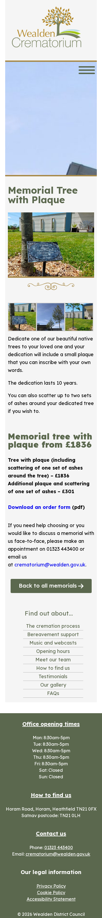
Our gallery (53, 685)
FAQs (53, 693)
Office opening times (51, 724)
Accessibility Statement (51, 899)
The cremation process (53, 626)
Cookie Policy (51, 892)
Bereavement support (53, 634)
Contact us (51, 833)
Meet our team (53, 659)
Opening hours (53, 651)
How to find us (53, 668)
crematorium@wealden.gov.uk (49, 565)
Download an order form (39, 507)
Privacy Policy (51, 886)
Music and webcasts (53, 643)
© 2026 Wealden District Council (51, 914)
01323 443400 (58, 847)
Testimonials (53, 676)
